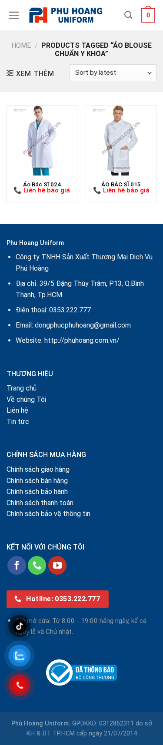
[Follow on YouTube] (57, 565)
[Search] (128, 15)
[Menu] (14, 15)
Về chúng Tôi (26, 399)
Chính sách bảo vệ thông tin (48, 514)
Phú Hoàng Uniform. (40, 723)
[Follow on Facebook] (16, 565)
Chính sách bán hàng (37, 481)
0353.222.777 (70, 310)
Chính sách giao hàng (38, 469)
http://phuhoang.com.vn (80, 340)
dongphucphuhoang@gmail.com (83, 325)
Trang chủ (22, 388)
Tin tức (18, 421)
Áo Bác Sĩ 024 (42, 184)
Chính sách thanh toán (40, 503)
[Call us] (37, 565)
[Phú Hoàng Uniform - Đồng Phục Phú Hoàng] (72, 15)
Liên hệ (17, 410)
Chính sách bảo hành (37, 491)
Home (21, 45)
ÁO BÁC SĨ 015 (121, 184)
